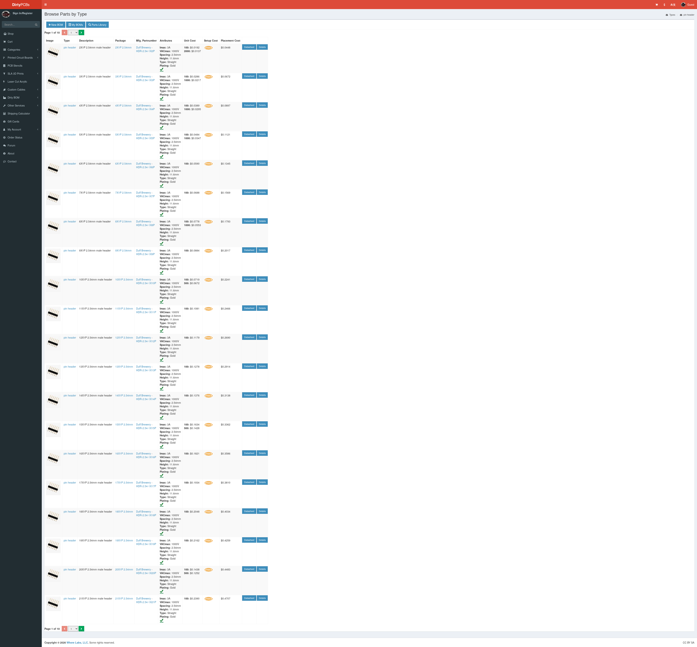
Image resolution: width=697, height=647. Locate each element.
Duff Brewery (143, 47)
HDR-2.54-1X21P (146, 602)
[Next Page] (81, 32)
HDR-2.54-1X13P (146, 370)
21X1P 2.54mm (124, 598)
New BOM (57, 24)
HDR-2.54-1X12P (146, 341)
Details (262, 46)
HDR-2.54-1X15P (146, 428)
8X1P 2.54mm (123, 221)
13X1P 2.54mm (124, 366)
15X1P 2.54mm (124, 424)
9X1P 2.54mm (123, 250)
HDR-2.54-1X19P (146, 544)
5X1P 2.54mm (123, 134)
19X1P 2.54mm (124, 540)
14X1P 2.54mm (124, 395)
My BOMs (77, 24)
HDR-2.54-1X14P (146, 399)
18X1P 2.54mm (124, 511)
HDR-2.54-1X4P (145, 109)
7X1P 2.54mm (123, 192)
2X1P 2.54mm (123, 47)
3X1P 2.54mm (123, 76)
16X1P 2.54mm (124, 453)
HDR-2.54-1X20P (146, 573)
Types (672, 14)
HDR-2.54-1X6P (145, 167)
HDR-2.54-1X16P (146, 457)
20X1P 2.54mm (124, 569)
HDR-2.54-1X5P (145, 138)
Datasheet (249, 46)
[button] (45, 4)
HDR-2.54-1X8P (145, 225)
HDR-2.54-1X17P (146, 486)
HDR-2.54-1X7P (145, 196)
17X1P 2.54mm (124, 482)
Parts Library (98, 24)
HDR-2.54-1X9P (145, 254)
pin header (688, 14)
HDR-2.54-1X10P (146, 283)
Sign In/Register (22, 13)
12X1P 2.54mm (124, 337)
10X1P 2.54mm (124, 279)
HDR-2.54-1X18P (146, 515)
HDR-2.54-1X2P (145, 51)
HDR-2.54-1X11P (146, 312)
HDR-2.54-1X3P (145, 80)
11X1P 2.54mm (124, 308)
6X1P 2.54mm (123, 163)
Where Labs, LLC (77, 642)
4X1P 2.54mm (123, 105)
